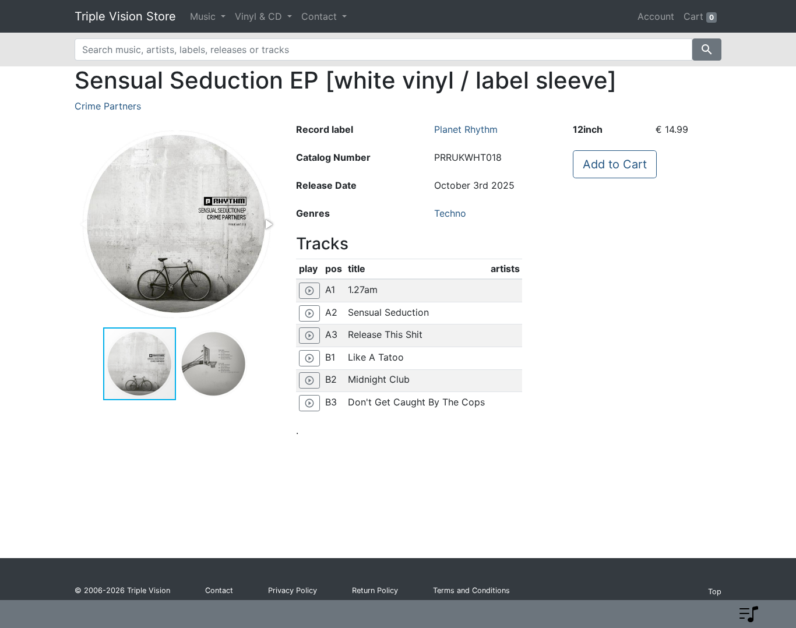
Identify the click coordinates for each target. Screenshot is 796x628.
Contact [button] (320, 16)
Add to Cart (615, 164)
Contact (219, 590)
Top (714, 591)
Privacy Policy (292, 590)
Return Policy (375, 590)
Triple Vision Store (125, 16)
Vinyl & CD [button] (260, 16)
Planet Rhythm (466, 129)
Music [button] (204, 16)
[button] (268, 224)
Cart (699, 16)
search (707, 50)
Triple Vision (148, 590)
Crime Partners (108, 106)
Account (655, 16)
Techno (450, 213)
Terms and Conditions (471, 590)
